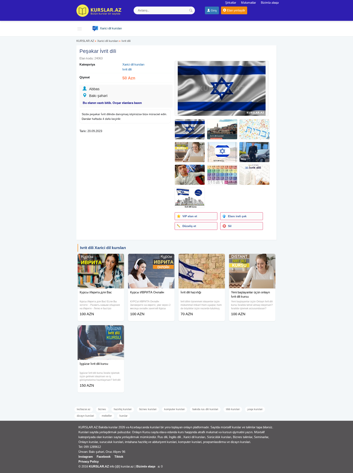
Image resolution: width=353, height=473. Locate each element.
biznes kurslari (147, 409)
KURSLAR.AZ (85, 40)
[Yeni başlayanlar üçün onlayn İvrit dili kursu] (252, 259)
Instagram (85, 456)
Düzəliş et (189, 226)
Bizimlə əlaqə (270, 2)
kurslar (123, 415)
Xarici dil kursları (107, 40)
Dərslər (86, 118)
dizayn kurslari (85, 415)
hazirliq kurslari (123, 409)
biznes (102, 409)
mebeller (107, 415)
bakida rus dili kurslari (205, 409)
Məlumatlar (248, 2)
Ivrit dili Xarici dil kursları (103, 248)
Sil (229, 226)
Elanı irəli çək (237, 216)
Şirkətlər (230, 2)
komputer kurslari (174, 409)
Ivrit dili (126, 40)
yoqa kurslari (255, 409)
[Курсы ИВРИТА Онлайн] (151, 259)
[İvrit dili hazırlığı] (202, 259)
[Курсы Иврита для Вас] (101, 259)
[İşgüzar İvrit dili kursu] (101, 330)
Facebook (104, 456)
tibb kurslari (233, 409)
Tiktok (118, 456)
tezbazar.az (83, 409)
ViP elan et (189, 216)
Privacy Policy (88, 461)
